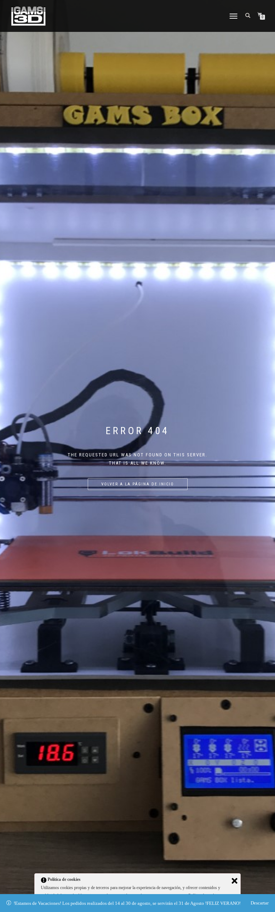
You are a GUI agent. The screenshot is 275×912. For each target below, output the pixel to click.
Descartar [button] (260, 903)
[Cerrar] (234, 881)
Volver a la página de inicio (137, 484)
